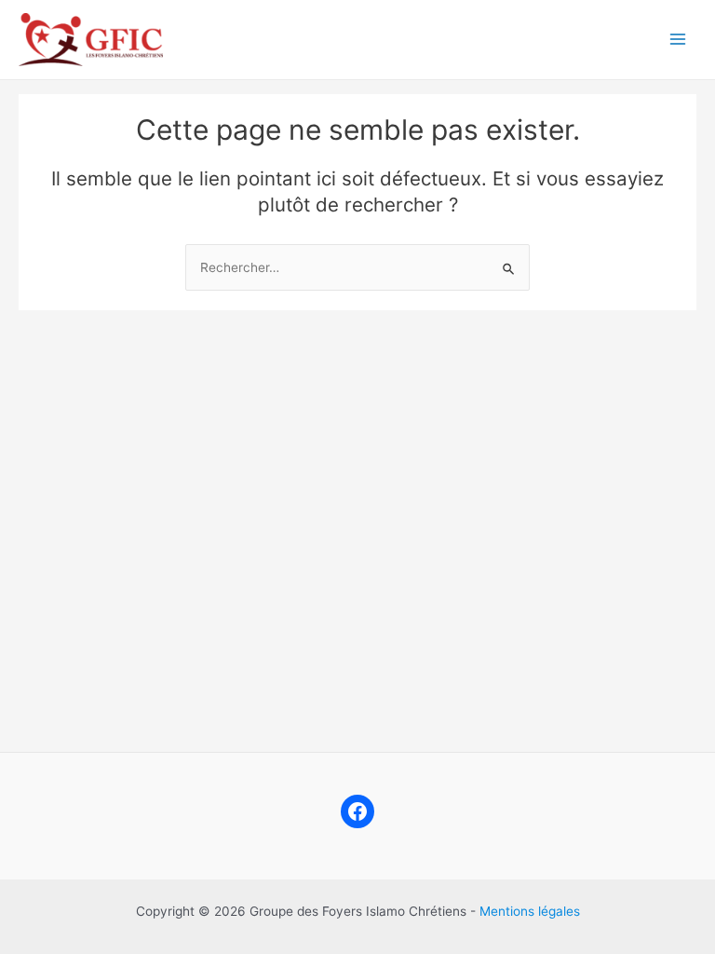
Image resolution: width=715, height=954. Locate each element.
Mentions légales (529, 911)
